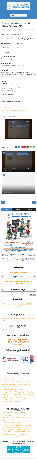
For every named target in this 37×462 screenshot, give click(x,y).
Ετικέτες (30, 209)
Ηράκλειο (8, 29)
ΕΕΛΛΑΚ (4, 420)
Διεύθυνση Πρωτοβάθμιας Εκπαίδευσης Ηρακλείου (16, 384)
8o (4, 29)
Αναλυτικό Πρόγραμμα (18, 272)
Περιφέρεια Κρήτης (7, 377)
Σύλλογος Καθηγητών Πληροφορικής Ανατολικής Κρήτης (18, 392)
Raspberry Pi (22, 29)
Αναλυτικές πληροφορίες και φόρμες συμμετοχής (18, 282)
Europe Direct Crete (8, 379)
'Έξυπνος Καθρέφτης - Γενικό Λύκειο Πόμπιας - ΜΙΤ (17, 168)
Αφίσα (6, 209)
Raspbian (28, 29)
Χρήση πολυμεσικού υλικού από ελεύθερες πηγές (18, 305)
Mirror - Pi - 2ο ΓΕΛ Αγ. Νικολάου (12, 190)
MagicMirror (15, 29)
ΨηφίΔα (4, 329)
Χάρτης (18, 209)
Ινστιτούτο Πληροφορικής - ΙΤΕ (11, 401)
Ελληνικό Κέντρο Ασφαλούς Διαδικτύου (13, 412)
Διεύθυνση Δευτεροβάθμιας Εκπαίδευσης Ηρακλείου (17, 387)
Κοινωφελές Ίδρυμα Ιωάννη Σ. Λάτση (12, 389)
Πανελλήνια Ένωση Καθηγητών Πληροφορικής (15, 417)
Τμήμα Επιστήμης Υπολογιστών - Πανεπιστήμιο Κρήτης (17, 394)
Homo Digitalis (6, 415)
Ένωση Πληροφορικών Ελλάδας (11, 422)
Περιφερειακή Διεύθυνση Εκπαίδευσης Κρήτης (15, 382)
